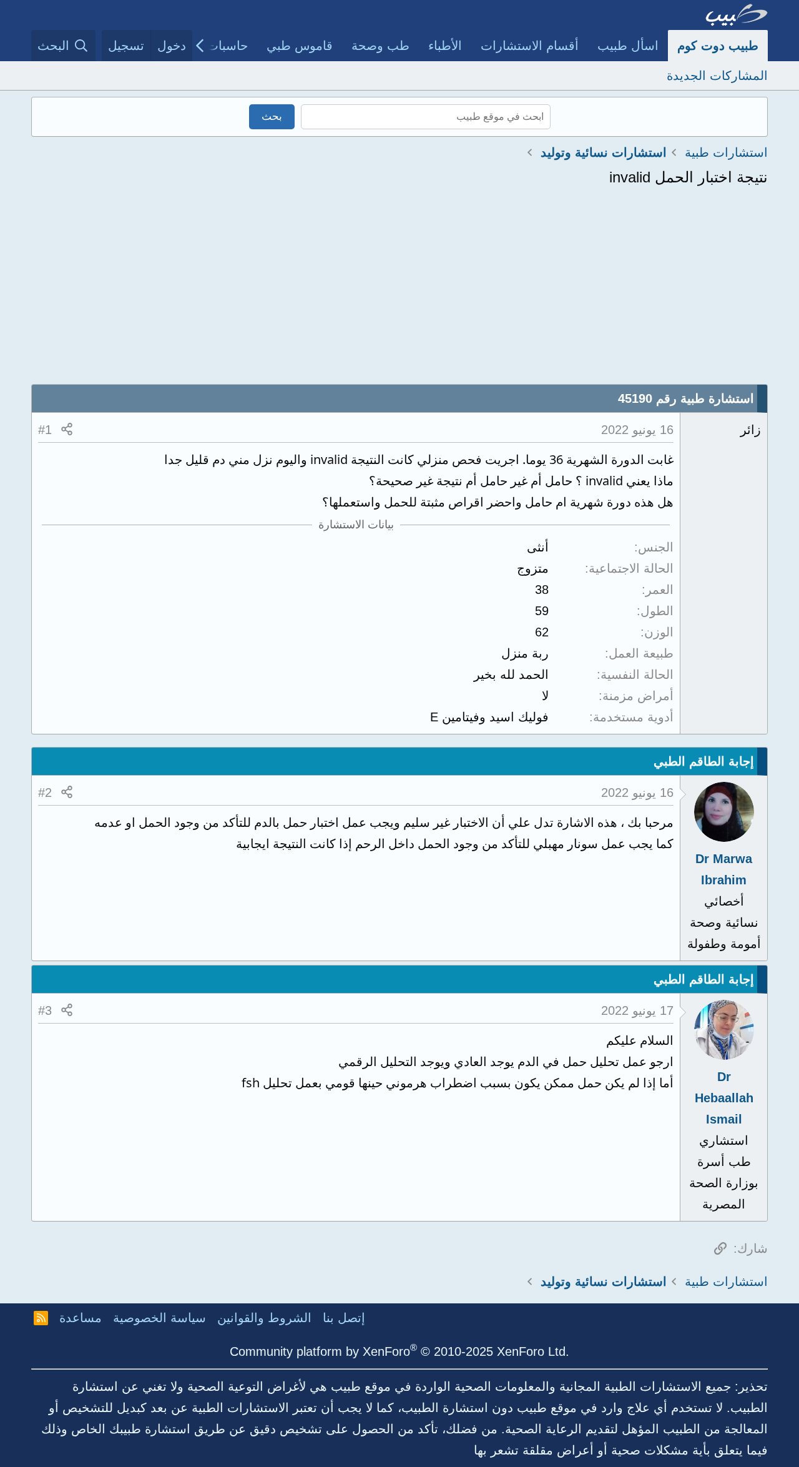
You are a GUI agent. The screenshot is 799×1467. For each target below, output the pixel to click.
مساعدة (80, 1318)
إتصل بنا (344, 1318)
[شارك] (66, 429)
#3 (45, 1010)
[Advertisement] (399, 290)
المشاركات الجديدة (717, 75)
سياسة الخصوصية (159, 1318)
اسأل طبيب (628, 45)
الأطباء (445, 45)
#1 (45, 430)
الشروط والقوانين (264, 1318)
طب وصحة (380, 45)
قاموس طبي (300, 45)
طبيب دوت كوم (717, 45)
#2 (45, 792)
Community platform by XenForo (399, 1351)
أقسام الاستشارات (530, 45)
